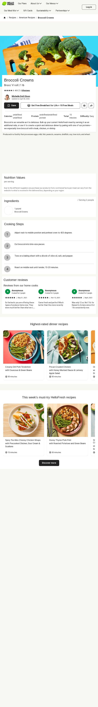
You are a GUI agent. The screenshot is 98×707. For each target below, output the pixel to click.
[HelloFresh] (8, 3)
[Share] (91, 105)
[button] (49, 201)
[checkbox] (5, 90)
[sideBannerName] (49, 154)
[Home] (4, 18)
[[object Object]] (84, 105)
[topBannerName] (49, 28)
